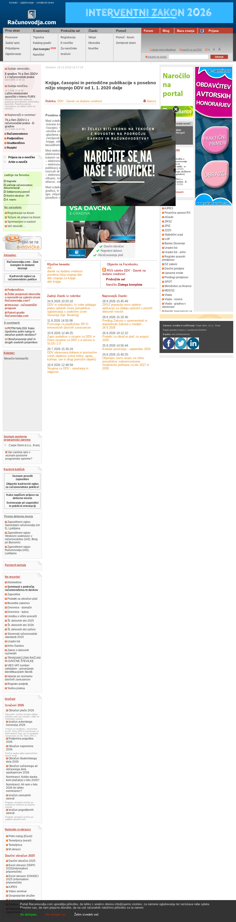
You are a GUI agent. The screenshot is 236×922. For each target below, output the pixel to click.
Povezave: (168, 202)
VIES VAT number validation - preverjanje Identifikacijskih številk (19, 669)
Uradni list (13, 641)
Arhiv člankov (15, 645)
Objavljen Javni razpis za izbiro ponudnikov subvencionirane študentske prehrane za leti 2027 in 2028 (125, 363)
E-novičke (67, 43)
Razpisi (11, 147)
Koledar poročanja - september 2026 (126, 349)
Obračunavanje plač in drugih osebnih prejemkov (21, 341)
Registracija (68, 37)
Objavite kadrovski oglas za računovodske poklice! (22, 485)
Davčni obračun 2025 (21, 860)
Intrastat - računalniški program (21, 306)
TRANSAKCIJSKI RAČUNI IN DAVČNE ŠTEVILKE (23, 659)
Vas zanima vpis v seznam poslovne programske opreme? (18, 455)
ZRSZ (168, 221)
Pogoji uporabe (170, 330)
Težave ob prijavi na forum (23, 217)
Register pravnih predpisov (173, 258)
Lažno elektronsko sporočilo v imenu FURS (20, 95)
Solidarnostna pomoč (18, 191)
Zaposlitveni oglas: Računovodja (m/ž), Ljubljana (18, 550)
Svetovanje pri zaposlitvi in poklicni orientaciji (22, 504)
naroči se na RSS (191, 49)
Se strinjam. (28, 914)
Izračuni (66, 54)
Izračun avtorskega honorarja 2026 (19, 723)
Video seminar (17, 891)
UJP (167, 239)
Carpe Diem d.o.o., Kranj (24, 445)
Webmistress (183, 334)
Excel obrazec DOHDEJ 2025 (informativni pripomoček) (22, 879)
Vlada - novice (173, 299)
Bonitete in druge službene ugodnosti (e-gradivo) (176, 172)
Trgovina (38, 37)
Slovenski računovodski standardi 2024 (21, 635)
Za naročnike (69, 48)
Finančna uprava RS (177, 212)
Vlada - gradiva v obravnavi (174, 305)
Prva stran (12, 30)
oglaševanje (27, 2)
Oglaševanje (13, 54)
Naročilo (124, 284)
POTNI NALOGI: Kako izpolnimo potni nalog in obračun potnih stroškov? (20, 331)
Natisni (151, 101)
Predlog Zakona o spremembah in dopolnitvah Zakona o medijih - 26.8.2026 (124, 324)
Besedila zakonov (18, 603)
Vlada (168, 294)
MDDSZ (169, 290)
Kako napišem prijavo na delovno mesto (22, 496)
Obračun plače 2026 (21, 710)
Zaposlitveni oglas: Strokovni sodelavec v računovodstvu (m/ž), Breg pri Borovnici (21, 537)
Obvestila (94, 43)
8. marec (11, 199)
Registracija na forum (20, 213)
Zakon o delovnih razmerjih (17, 652)
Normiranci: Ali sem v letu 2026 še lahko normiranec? (22, 788)
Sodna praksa (16, 688)
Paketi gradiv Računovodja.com (17, 314)
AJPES (12, 887)
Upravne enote (173, 273)
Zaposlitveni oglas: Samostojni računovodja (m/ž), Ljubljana (22, 525)
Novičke (93, 48)
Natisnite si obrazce (18, 829)
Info (173, 334)
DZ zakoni (170, 264)
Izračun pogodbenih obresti (20, 811)
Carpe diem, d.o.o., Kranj (208, 325)
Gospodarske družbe (21, 895)
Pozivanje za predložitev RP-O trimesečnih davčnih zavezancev (69, 325)
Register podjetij (17, 684)
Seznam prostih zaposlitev (22, 477)
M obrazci (14, 849)
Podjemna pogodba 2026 (19, 740)
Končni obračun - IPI (17, 195)
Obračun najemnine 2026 (19, 748)
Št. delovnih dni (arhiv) (21, 629)
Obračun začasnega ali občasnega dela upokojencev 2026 (22, 769)
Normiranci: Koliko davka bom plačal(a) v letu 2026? (22, 778)
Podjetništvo (14, 138)
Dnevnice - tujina (18, 612)
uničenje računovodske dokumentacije (18, 186)
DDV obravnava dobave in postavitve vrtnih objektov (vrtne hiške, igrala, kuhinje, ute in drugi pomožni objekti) (72, 356)
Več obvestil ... (16, 226)
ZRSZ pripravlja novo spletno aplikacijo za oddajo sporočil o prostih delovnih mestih (127, 308)
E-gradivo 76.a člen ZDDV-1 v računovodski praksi (21, 75)
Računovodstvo (17, 133)
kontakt (13, 2)
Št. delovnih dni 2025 (20, 620)
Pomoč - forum (125, 37)
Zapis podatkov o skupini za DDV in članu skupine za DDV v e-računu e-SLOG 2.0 (71, 340)
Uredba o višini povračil (22, 616)
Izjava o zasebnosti (188, 330)
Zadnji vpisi (12, 43)
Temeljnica (15, 845)
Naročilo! (38, 54)
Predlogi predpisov (176, 277)
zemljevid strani (45, 2)
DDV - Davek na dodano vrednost (79, 101)
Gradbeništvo (15, 143)
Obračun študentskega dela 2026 (21, 760)
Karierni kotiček (14, 469)
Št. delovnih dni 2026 (20, 625)
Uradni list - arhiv (175, 252)
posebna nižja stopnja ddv (64, 274)
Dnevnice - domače (19, 607)
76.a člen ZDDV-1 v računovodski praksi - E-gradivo (20, 123)
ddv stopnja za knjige (61, 278)
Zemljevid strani (126, 43)
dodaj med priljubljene (163, 49)
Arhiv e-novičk (17, 162)
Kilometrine (14, 582)
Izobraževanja (171, 150)
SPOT (168, 281)
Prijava (213, 31)
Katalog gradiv (42, 43)
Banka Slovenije (174, 243)
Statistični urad (173, 234)
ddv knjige (54, 281)
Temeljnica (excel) (19, 840)
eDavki (168, 217)
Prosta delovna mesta (18, 516)
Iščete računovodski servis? (176, 123)
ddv (49, 267)
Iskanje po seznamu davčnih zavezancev (18, 678)
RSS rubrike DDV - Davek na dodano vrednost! (124, 272)
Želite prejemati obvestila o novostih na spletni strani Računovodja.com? (22, 297)
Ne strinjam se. (56, 914)
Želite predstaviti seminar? (173, 193)
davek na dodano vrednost (65, 271)
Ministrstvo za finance (178, 286)
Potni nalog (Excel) (20, 836)
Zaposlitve (13, 594)
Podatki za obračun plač (22, 598)
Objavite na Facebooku (122, 264)
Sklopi (92, 37)
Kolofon (202, 330)
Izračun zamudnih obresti (18, 797)
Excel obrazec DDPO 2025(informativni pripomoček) (20, 868)
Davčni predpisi (174, 268)
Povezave (11, 37)
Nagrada (11, 181)
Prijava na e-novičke (21, 157)
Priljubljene (12, 48)
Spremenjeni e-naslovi (21, 221)
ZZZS (167, 230)
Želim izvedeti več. (87, 914)
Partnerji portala (15, 565)
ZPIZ (167, 226)
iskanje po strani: (157, 56)
